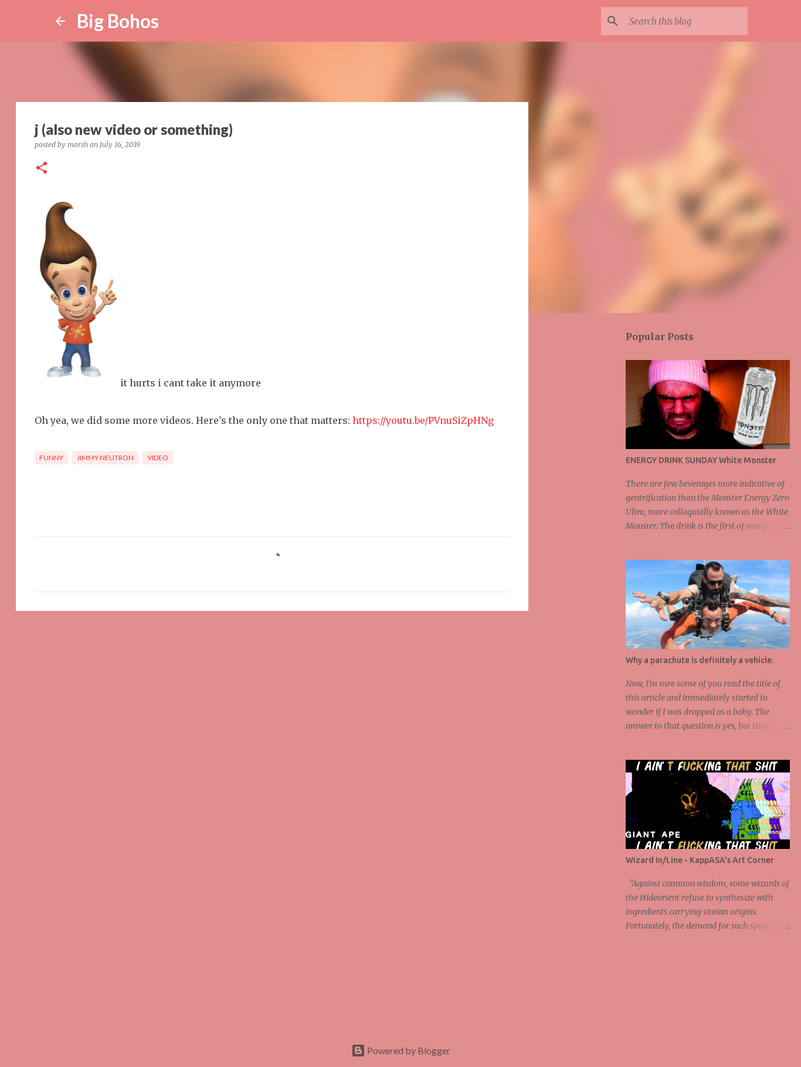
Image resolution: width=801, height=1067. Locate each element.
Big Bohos (118, 20)
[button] (42, 168)
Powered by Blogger (407, 1050)
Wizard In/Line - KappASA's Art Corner (700, 860)
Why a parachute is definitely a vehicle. (699, 660)
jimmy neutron (105, 457)
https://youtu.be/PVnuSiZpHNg (423, 420)
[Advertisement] (272, 710)
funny (51, 457)
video (157, 457)
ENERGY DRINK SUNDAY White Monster (701, 460)
